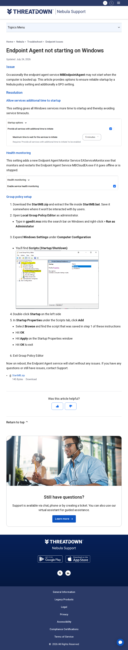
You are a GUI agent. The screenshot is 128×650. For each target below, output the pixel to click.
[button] (111, 3)
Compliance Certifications (64, 629)
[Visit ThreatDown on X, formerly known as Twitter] (60, 573)
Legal (64, 607)
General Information (64, 592)
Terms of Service (64, 636)
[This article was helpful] (57, 406)
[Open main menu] (119, 3)
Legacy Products (64, 599)
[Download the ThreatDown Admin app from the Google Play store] (50, 559)
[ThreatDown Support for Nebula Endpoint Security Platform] (48, 12)
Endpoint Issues (54, 41)
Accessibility (64, 621)
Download (31, 379)
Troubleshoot (34, 41)
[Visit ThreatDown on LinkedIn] (68, 573)
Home (9, 41)
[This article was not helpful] (70, 406)
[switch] (105, 3)
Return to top (15, 422)
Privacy (64, 614)
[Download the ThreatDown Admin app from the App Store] (78, 559)
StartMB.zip (18, 375)
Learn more (62, 518)
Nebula (20, 41)
